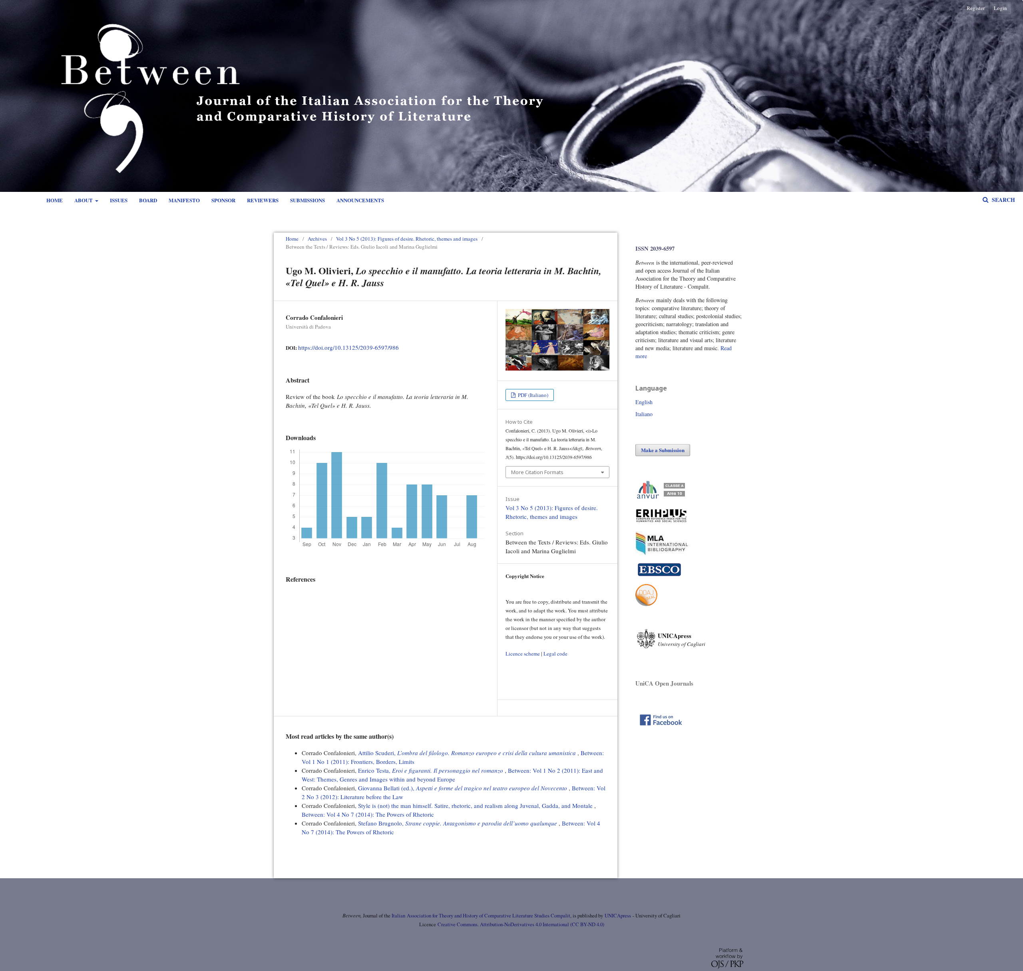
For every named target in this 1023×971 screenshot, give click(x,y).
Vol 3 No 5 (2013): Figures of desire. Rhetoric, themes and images (407, 238)
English (644, 402)
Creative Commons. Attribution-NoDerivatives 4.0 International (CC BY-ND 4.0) (521, 924)
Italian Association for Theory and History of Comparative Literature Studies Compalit (480, 915)
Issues (118, 200)
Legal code (555, 653)
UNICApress (618, 915)
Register (976, 8)
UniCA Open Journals (664, 683)
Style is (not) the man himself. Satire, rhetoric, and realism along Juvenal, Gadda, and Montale (476, 805)
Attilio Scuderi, (467, 753)
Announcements (360, 200)
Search (1002, 199)
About (84, 200)
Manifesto (184, 200)
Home (54, 200)
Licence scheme (523, 653)
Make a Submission (663, 450)
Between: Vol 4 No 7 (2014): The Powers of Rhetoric (368, 814)
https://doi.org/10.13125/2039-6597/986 (348, 347)
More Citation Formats (537, 472)
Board (148, 200)
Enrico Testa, (430, 770)
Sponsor (223, 200)
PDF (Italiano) (532, 395)
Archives (317, 238)
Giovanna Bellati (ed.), (462, 788)
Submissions (307, 200)
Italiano (644, 414)
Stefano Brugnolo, (457, 823)
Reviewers (263, 200)
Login (1000, 8)
